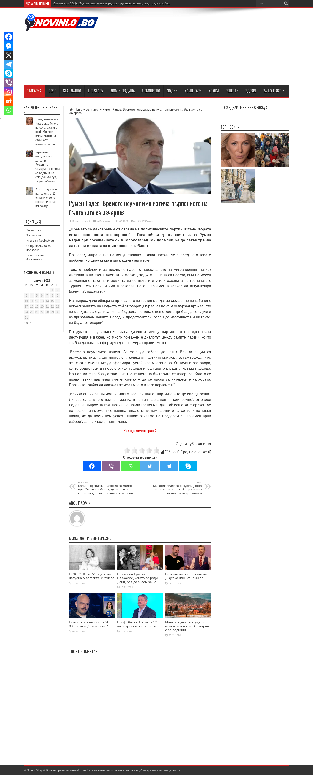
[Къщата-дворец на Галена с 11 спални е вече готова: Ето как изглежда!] (238, 186)
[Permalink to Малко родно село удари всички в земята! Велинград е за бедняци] (188, 617)
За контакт (272, 91)
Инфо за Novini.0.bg (40, 240)
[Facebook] (92, 466)
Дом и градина (122, 91)
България (34, 91)
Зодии (172, 91)
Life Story (96, 91)
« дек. (28, 322)
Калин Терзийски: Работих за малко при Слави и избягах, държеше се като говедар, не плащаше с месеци (105, 488)
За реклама (34, 235)
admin (88, 221)
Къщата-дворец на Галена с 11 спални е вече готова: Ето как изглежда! (46, 198)
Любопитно (151, 91)
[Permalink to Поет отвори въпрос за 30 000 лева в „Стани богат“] (92, 617)
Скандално (72, 91)
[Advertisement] (206, 47)
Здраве (250, 91)
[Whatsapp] (130, 466)
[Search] (286, 3)
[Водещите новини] (61, 28)
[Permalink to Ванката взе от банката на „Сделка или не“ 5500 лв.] (188, 569)
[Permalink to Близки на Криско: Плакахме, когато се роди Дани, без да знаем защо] (140, 569)
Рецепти (232, 91)
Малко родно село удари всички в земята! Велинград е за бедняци (187, 626)
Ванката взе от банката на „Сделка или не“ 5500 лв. (186, 576)
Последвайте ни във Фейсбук (244, 107)
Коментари (193, 91)
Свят (52, 91)
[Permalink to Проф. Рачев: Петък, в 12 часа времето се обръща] (140, 617)
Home (78, 109)
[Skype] (188, 466)
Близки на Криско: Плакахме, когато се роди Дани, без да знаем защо (137, 578)
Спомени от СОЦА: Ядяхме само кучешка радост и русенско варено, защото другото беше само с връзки (122, 3)
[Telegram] (169, 466)
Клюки (214, 91)
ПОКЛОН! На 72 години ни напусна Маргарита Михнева (91, 576)
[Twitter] (149, 466)
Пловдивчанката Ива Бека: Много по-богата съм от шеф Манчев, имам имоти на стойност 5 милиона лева (47, 132)
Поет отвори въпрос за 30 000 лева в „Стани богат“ (89, 624)
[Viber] (111, 466)
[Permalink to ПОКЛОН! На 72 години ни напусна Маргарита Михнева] (92, 569)
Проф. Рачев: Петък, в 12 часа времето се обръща (137, 624)
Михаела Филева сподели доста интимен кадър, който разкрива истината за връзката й (177, 488)
